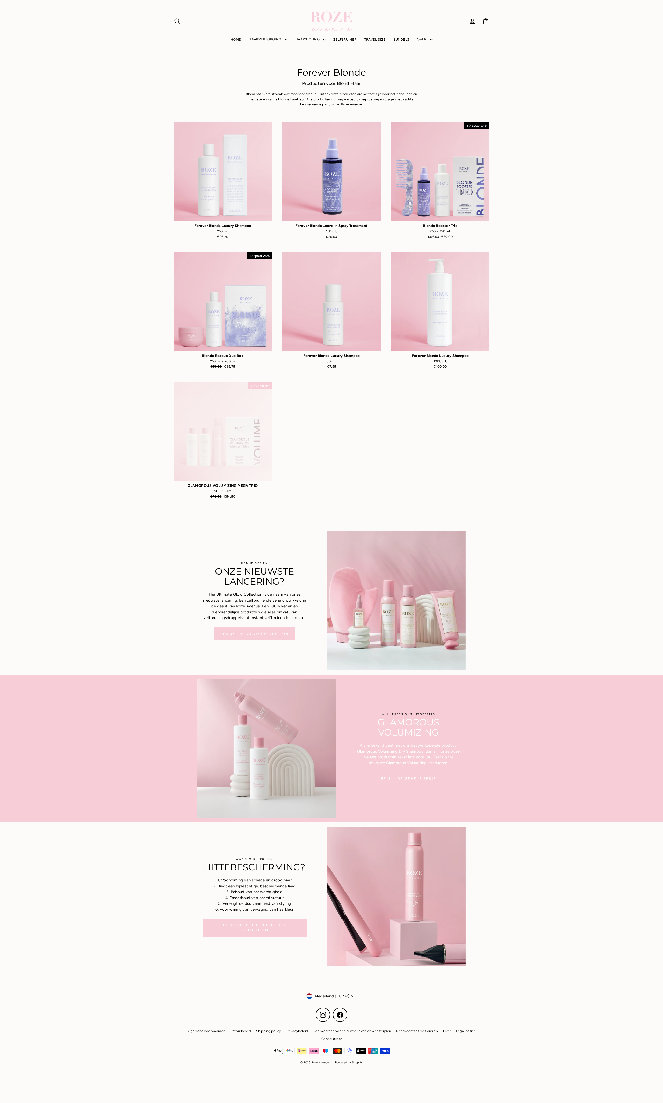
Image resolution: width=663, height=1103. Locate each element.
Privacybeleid (297, 1031)
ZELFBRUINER (344, 39)
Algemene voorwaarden (206, 1031)
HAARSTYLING (308, 39)
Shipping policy (268, 1031)
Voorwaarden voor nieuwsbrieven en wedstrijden (352, 1031)
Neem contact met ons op (417, 1031)
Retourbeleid (240, 1031)
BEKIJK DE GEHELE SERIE (408, 779)
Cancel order (331, 1039)
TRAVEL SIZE (375, 39)
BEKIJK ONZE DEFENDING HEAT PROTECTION (254, 927)
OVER (422, 39)
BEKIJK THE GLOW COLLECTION (254, 634)
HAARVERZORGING (265, 39)
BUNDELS (401, 39)
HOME (235, 39)
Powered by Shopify (349, 1062)
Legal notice (466, 1031)
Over (447, 1031)
